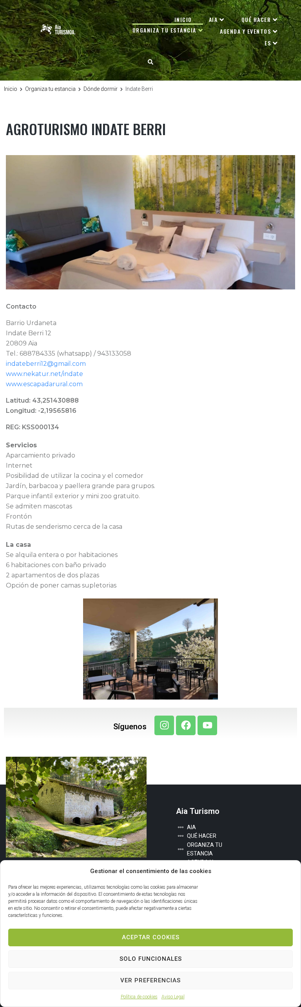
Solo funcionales (151, 958)
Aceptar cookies (151, 937)
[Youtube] (207, 725)
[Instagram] (164, 725)
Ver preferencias (150, 980)
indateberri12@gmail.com (46, 363)
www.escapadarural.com (44, 384)
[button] (150, 62)
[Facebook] (186, 725)
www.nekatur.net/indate (44, 374)
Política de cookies (139, 997)
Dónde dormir (100, 89)
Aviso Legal (173, 997)
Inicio (10, 89)
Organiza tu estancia (50, 89)
